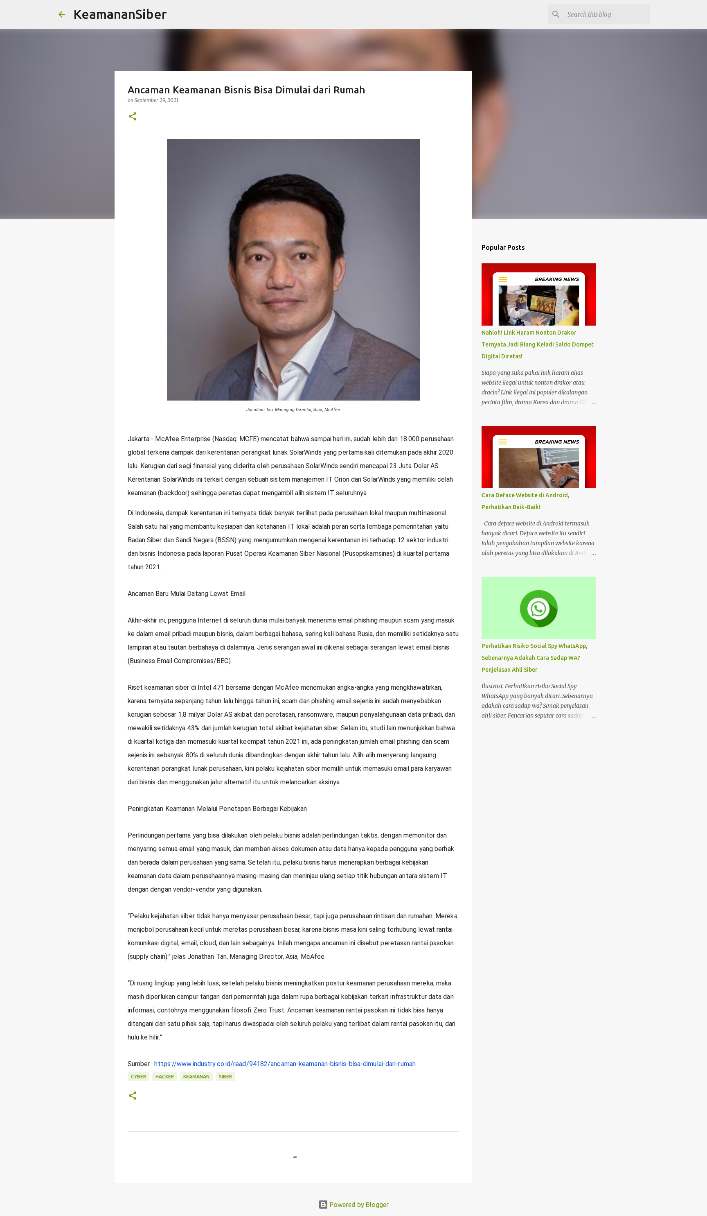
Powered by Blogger (358, 1204)
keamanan (196, 1076)
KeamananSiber (120, 14)
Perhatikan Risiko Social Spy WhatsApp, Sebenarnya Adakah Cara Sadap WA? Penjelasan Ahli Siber (535, 658)
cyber (138, 1076)
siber (225, 1076)
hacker (164, 1076)
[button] (132, 116)
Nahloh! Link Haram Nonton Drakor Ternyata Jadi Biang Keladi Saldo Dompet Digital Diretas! (538, 344)
